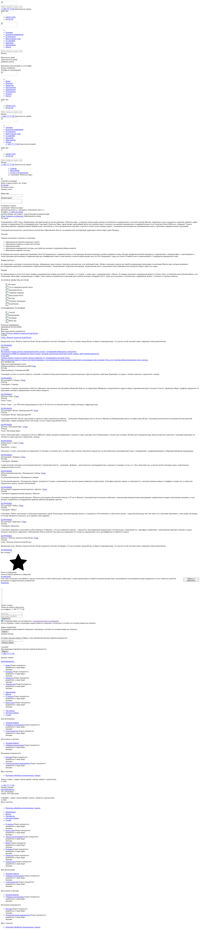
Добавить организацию (15, 725)
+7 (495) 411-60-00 (16, 212)
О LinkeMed (10, 41)
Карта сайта (10, 703)
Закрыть (5, 631)
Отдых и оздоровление (19, 173)
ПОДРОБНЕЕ (6, 345)
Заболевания (11, 45)
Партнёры (10, 43)
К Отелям (5, 185)
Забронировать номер (32, 216)
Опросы (9, 94)
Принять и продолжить (191, 579)
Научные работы (12, 713)
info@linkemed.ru (7, 661)
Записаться (6, 618)
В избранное (6, 576)
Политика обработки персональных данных (23, 775)
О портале (10, 696)
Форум (8, 47)
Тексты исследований (14, 837)
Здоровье (9, 32)
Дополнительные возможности (18, 763)
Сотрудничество (12, 731)
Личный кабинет (12, 723)
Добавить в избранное (14, 216)
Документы (10, 711)
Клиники (9, 83)
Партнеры (5, 583)
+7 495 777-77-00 (7, 9)
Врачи (8, 81)
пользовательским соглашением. (46, 621)
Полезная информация (14, 34)
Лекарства (10, 85)
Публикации (11, 37)
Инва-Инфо (14, 171)
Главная (13, 168)
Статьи (8, 715)
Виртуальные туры (13, 39)
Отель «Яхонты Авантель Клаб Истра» (16, 337)
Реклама (9, 757)
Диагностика (11, 87)
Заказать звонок (7, 643)
